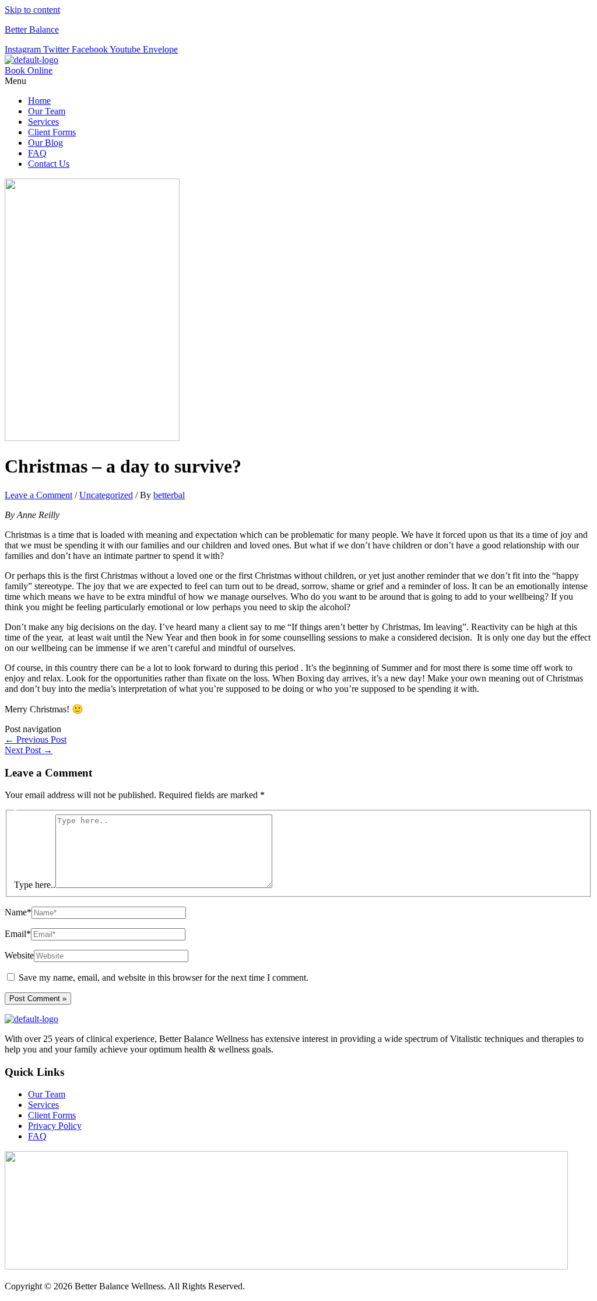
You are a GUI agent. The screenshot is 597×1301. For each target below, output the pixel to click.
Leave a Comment (38, 495)
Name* (18, 912)
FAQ (37, 153)
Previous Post (35, 739)
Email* (18, 934)
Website (19, 955)
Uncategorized (106, 495)
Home (39, 101)
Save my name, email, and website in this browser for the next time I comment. (163, 977)
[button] (298, 81)
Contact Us (48, 164)
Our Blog (45, 143)
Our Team (46, 111)
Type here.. (34, 885)
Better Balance (32, 29)
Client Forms (52, 132)
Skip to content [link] (32, 10)
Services (43, 122)
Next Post (28, 750)
